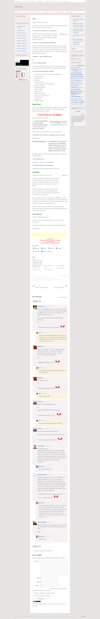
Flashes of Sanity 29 (22, 35)
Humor (73, 82)
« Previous (35, 301)
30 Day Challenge (74, 65)
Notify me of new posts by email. (42, 595)
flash (77, 74)
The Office (59, 1)
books (77, 71)
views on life (59, 279)
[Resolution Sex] (38, 264)
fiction (73, 74)
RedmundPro (74, 94)
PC (37, 279)
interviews (80, 82)
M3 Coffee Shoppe (76, 83)
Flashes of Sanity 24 (22, 48)
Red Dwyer (76, 92)
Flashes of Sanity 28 (22, 38)
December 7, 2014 (49, 446)
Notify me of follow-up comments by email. (45, 593)
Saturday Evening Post (45, 12)
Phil (74, 35)
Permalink (43, 276)
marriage (74, 87)
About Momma (26, 1)
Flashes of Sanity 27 (22, 40)
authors (79, 67)
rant (52, 279)
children (80, 71)
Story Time (53, 12)
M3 (72, 84)
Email (36, 582)
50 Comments (64, 276)
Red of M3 (41, 466)
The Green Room (48, 1)
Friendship (76, 80)
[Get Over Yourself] (62, 262)
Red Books (32, 1)
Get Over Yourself (60, 265)
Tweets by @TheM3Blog (77, 51)
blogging (74, 69)
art (76, 67)
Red (40, 332)
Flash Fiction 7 (56, 327)
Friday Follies (25, 12)
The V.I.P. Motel (54, 440)
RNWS (82, 96)
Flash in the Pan (18, 12)
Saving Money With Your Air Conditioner (78, 31)
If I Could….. (53, 415)
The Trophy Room (66, 1)
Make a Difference (75, 85)
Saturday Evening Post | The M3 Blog (43, 550)
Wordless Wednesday (60, 12)
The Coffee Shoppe (39, 1)
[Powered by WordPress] (82, 616)
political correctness (44, 279)
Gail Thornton (41, 446)
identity (76, 82)
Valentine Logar (41, 306)
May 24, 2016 (50, 474)
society (79, 100)
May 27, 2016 (47, 536)
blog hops (79, 69)
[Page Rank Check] (76, 58)
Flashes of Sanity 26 (22, 43)
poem (79, 89)
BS (35, 279)
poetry (73, 91)
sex (55, 279)
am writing (73, 67)
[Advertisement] (49, 235)
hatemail (81, 80)
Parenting (47, 277)
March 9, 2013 (49, 306)
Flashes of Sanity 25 (22, 45)
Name (36, 578)
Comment (36, 561)
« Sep (72, 124)
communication (76, 73)
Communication (40, 277)
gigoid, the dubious (42, 522)
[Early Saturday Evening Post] (50, 262)
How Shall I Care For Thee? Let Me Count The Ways (78, 25)
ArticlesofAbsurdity (42, 474)
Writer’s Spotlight (69, 12)
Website (37, 585)
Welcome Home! (18, 1)
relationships (75, 96)
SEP (76, 100)
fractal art (76, 78)
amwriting (81, 65)
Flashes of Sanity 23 (22, 50)
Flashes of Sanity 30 (22, 33)
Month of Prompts (80, 87)
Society (52, 277)
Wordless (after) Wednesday (41, 287)
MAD (31, 12)
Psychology (80, 91)
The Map (54, 1)
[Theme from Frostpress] (84, 616)
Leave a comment (62, 297)
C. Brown (40, 401)
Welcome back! (21, 30)
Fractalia (53, 362)
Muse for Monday (37, 12)
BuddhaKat (40, 346)
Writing (81, 104)
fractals (80, 78)
